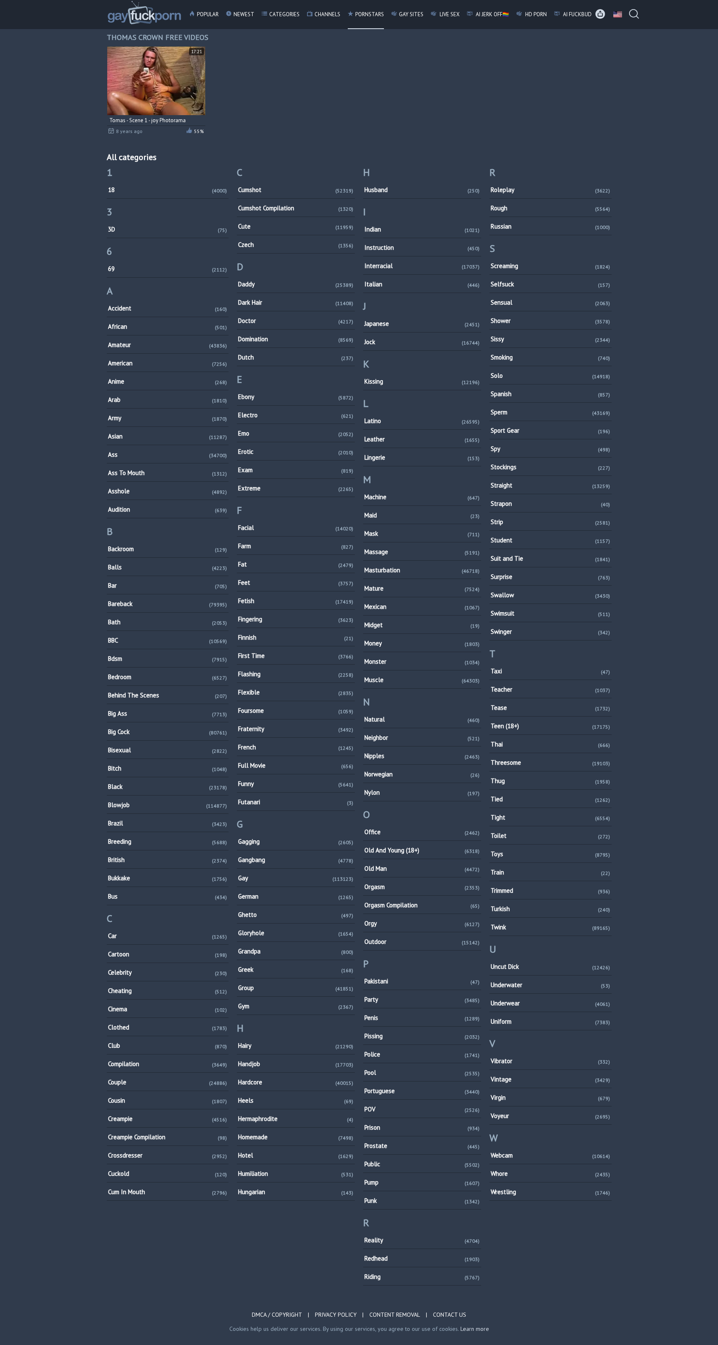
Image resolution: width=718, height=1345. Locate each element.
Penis (421, 1018)
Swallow (550, 595)
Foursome (295, 710)
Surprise (550, 577)
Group (295, 988)
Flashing (295, 674)
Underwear (550, 1003)
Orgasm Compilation (421, 905)
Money (421, 643)
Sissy (550, 339)
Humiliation (295, 1173)
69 (167, 269)
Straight (550, 485)
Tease (550, 708)
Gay (295, 878)
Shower (550, 321)
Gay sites (411, 14)
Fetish (295, 601)
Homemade (295, 1137)
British (167, 860)
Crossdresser (167, 1155)
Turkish (550, 909)
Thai (550, 744)
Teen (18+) (550, 726)
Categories (284, 14)
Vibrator (550, 1061)
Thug (550, 781)
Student (550, 540)
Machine (421, 497)
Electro (295, 415)
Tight (550, 817)
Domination (295, 339)
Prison (421, 1127)
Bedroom (167, 677)
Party (421, 999)
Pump (421, 1182)
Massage (421, 552)
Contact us (449, 1315)
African (167, 326)
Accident (167, 308)
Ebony (295, 397)
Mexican (421, 607)
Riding (421, 1277)
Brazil (167, 823)
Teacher (550, 689)
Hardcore (295, 1082)
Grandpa (295, 951)
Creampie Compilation (167, 1137)
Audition (167, 509)
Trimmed (550, 890)
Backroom (167, 549)
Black (167, 787)
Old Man (421, 868)
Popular (208, 14)
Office (421, 832)
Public (421, 1164)
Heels (295, 1100)
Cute (295, 226)
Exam (295, 470)
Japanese (421, 324)
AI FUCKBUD (577, 14)
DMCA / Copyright (277, 1315)
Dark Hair (295, 302)
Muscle (421, 680)
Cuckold (167, 1173)
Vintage (550, 1079)
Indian (421, 229)
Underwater (550, 985)
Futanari (295, 802)
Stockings (550, 467)
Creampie (167, 1119)
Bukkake (167, 878)
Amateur (167, 345)
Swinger (550, 632)
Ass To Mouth (167, 473)
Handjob (295, 1064)
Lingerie (421, 457)
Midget (421, 625)
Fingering (295, 619)
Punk (421, 1201)
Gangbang (295, 860)
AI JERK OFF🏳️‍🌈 (492, 14)
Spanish (550, 394)
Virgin (550, 1097)
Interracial (421, 266)
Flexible (295, 692)
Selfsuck (550, 284)
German (295, 896)
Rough (550, 208)
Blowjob (167, 805)
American (167, 363)
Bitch (167, 768)
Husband (421, 190)
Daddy (295, 284)
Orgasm (421, 887)
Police (421, 1054)
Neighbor (421, 737)
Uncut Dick (550, 967)
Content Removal (394, 1315)
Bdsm (167, 659)
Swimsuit (550, 613)
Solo (550, 375)
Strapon (550, 503)
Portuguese (421, 1091)
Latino (421, 421)
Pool (421, 1072)
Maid (421, 515)
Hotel (295, 1155)
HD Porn (535, 14)
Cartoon (167, 954)
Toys (550, 854)
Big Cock (167, 732)
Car (167, 936)
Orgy (421, 923)
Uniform (550, 1021)
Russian (550, 226)
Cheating (167, 991)
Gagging (295, 841)
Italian (421, 284)
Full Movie (295, 765)
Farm (295, 546)
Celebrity (167, 972)
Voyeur (550, 1116)
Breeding (167, 841)
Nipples (421, 756)
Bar (167, 585)
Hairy (295, 1045)
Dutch (295, 357)
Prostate (421, 1146)
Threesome (550, 762)
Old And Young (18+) (421, 850)
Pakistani (421, 981)
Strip (550, 522)
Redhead (421, 1258)
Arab (167, 400)
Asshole (167, 491)
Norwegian (421, 774)
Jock (421, 342)
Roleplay (550, 190)
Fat (295, 564)
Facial (295, 528)
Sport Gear (550, 430)
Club (167, 1045)
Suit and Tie (550, 558)
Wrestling (550, 1192)
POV (421, 1109)
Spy (550, 449)
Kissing (421, 381)
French (295, 747)
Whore (550, 1173)
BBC (167, 640)
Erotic (295, 452)
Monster (421, 661)
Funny (295, 784)
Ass (167, 454)
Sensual (550, 302)
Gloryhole (295, 933)
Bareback (167, 604)
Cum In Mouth (167, 1192)
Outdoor (421, 942)
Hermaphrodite (295, 1119)
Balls (167, 567)
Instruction (421, 247)
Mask (421, 533)
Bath (167, 622)
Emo (295, 433)
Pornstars (369, 14)
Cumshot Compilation (295, 208)
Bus (167, 896)
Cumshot (295, 190)
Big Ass (167, 713)
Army (167, 418)
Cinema (167, 1009)
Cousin (167, 1100)
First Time (295, 656)
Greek (295, 969)
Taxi (550, 671)
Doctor (295, 321)
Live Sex (449, 14)
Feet (295, 582)
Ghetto (295, 915)
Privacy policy (336, 1315)
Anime (167, 381)
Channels (327, 14)
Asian (167, 436)
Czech (295, 245)
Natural (421, 719)
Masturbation (421, 570)
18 (167, 190)
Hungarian (295, 1192)
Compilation (167, 1064)
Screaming (550, 266)
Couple (167, 1082)
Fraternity (295, 729)
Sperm (550, 412)
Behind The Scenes (167, 695)
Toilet (550, 836)
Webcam (550, 1155)
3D (167, 229)
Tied (550, 799)
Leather (421, 439)
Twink (550, 927)
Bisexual (167, 750)
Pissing (421, 1036)
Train (550, 872)
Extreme (295, 488)
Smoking (550, 357)
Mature (421, 588)
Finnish (295, 637)
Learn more (474, 1329)
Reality (421, 1240)
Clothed (167, 1027)
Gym (295, 1006)
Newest (244, 14)
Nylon (421, 792)
